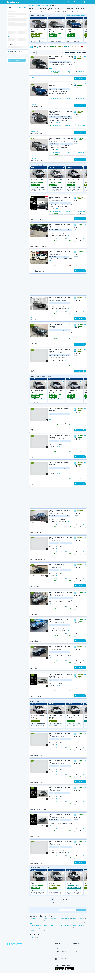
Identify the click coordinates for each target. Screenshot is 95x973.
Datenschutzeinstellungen (79, 956)
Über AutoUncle (76, 943)
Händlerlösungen (59, 954)
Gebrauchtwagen (40, 5)
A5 (50, 5)
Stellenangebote (59, 946)
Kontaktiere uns (76, 951)
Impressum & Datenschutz (61, 951)
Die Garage (75, 948)
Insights (57, 948)
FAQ (73, 946)
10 (61, 899)
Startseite (31, 5)
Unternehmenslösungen (78, 954)
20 (63, 899)
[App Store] (69, 968)
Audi (46, 5)
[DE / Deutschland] (85, 2)
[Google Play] (60, 968)
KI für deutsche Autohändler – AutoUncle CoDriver (61, 958)
